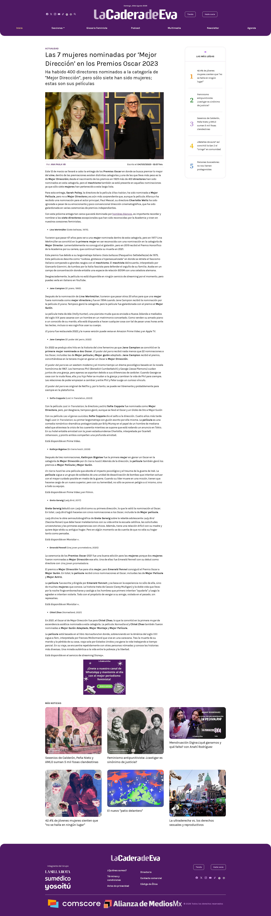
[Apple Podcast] (71, 14)
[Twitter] (51, 14)
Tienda (190, 14)
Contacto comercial (151, 878)
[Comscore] (74, 903)
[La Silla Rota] (58, 871)
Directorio (146, 872)
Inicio (19, 28)
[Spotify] (67, 14)
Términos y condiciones (114, 878)
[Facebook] (47, 14)
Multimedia (174, 28)
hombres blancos (122, 213)
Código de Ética (149, 884)
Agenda (251, 28)
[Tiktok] (63, 14)
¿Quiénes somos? (117, 870)
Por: (56, 164)
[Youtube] (59, 14)
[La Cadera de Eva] (55, 14)
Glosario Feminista (96, 28)
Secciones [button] (57, 28)
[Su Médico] (58, 877)
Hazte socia (210, 14)
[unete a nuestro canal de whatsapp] (104, 677)
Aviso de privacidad (118, 885)
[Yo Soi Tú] (58, 886)
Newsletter (213, 28)
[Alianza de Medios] (142, 903)
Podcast (135, 28)
